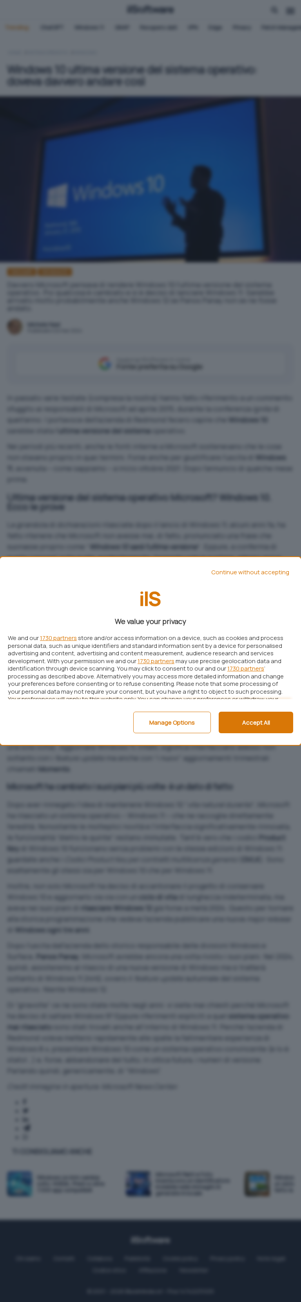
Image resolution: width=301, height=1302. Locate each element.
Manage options (172, 722)
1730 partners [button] (58, 638)
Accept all (256, 722)
